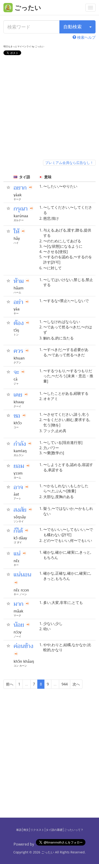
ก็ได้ (18, 531)
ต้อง (19, 323)
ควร (18, 351)
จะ (16, 372)
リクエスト (37, 830)
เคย (18, 395)
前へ (9, 684)
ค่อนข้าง (23, 646)
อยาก (20, 188)
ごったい (47, 852)
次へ (76, 684)
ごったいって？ (73, 830)
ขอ (17, 416)
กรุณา (21, 209)
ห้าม (19, 281)
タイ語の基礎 (54, 830)
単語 (19, 830)
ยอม (19, 466)
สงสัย (20, 510)
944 (64, 684)
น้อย (19, 625)
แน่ (17, 553)
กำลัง (20, 444)
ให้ (16, 231)
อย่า (18, 302)
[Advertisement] (49, 108)
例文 (26, 830)
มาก (18, 604)
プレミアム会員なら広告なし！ (69, 162)
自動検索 (72, 27)
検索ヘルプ (86, 37)
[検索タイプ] (90, 26)
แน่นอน (22, 574)
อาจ (18, 487)
